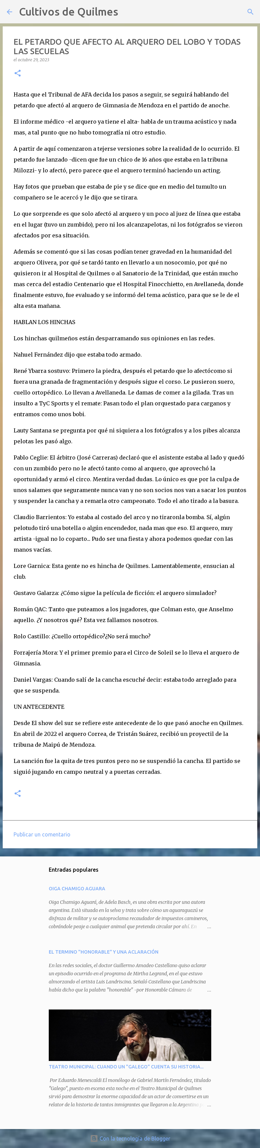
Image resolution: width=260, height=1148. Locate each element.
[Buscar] (128, 12)
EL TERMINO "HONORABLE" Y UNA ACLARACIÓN (103, 952)
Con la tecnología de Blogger (134, 1138)
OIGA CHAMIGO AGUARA (77, 888)
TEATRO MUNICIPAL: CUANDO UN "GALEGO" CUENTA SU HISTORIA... (126, 1066)
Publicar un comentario (42, 834)
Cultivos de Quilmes (68, 11)
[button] (18, 73)
